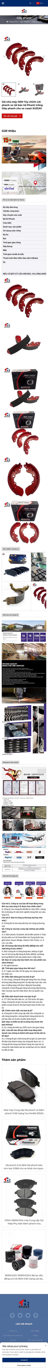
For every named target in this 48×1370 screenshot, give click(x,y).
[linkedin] (28, 1315)
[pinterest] (35, 1315)
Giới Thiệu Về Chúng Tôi (13, 1335)
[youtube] (20, 1315)
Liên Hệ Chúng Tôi (35, 1340)
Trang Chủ (13, 22)
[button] (4, 56)
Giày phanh (37, 22)
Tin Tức (13, 1340)
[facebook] (12, 1315)
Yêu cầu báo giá (10, 116)
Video (35, 1335)
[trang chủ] (24, 11)
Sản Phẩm (24, 22)
